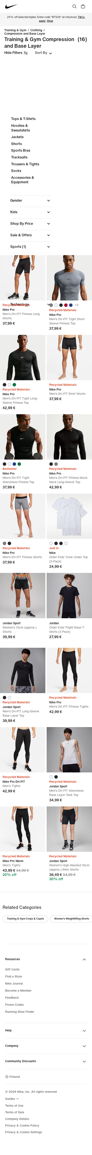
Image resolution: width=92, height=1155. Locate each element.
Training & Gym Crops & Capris (25, 918)
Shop (50, 21)
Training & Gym (15, 30)
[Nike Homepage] (11, 6)
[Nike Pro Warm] (22, 829)
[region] (46, 213)
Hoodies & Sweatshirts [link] (20, 128)
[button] (30, 200)
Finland (14, 1076)
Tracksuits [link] (19, 157)
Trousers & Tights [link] (25, 164)
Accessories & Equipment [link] (22, 180)
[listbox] (43, 52)
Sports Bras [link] (20, 150)
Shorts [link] (16, 144)
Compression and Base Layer (24, 33)
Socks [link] (16, 171)
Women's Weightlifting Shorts (71, 918)
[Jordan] (69, 595)
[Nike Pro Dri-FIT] (22, 749)
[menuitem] (12, 1098)
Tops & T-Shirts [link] (23, 119)
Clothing (36, 30)
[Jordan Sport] (22, 595)
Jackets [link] (17, 137)
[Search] (74, 6)
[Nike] (69, 516)
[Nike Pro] (22, 277)
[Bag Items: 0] (83, 6)
